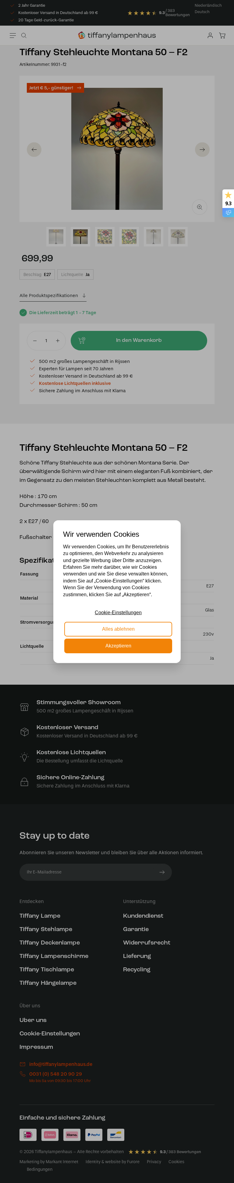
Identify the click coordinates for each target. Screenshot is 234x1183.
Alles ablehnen (118, 629)
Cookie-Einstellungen (118, 612)
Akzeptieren (118, 645)
